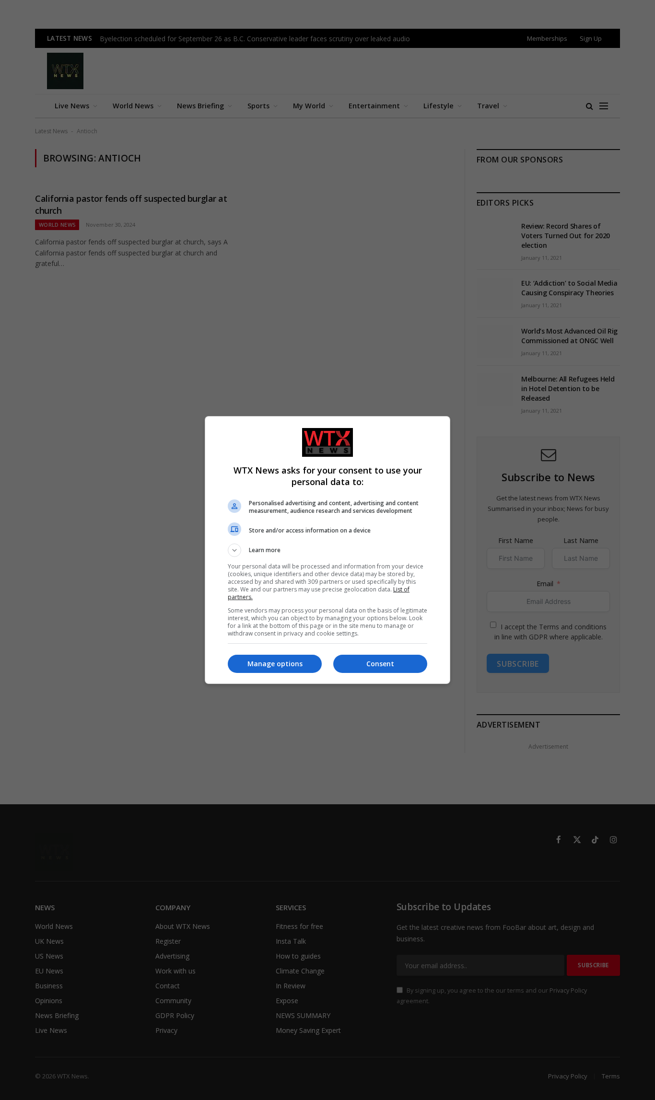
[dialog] (327, 550)
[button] (327, 550)
